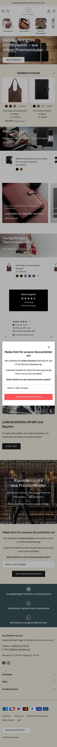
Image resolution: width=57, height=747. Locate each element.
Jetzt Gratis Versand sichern (29, 397)
